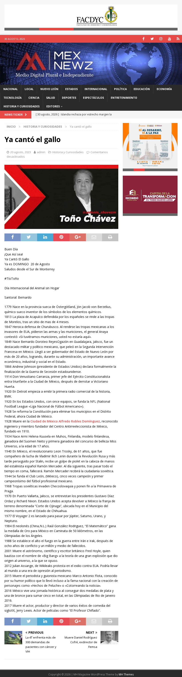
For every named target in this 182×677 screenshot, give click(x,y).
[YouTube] (169, 39)
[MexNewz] (91, 82)
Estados (71, 89)
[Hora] (178, 39)
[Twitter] (152, 39)
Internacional (96, 89)
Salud (50, 98)
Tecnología (13, 98)
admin (41, 152)
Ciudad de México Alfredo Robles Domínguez (65, 421)
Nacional (10, 89)
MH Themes (126, 674)
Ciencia (33, 98)
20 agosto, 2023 (20, 152)
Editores (53, 106)
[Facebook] (143, 39)
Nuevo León (49, 89)
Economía (164, 89)
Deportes (69, 98)
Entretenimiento (124, 98)
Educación (142, 89)
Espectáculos (93, 98)
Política (120, 89)
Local (29, 89)
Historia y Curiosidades (22, 106)
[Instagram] (161, 39)
